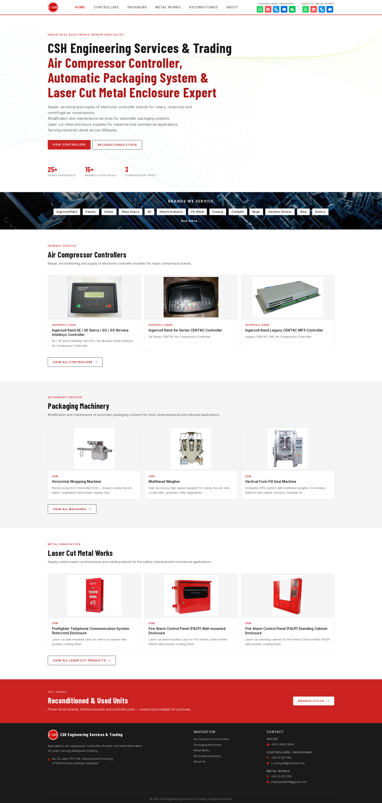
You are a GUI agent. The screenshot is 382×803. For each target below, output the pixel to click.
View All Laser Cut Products (80, 660)
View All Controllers (73, 362)
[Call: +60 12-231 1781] (322, 9)
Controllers (106, 7)
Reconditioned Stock (117, 144)
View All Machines (70, 509)
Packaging (137, 7)
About (232, 7)
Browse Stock (311, 701)
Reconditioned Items (207, 756)
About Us (200, 761)
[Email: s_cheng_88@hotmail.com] (268, 9)
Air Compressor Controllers (211, 739)
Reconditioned (203, 7)
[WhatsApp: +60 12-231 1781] (305, 9)
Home (80, 7)
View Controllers (69, 144)
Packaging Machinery (208, 744)
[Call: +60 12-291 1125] (276, 9)
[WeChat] (292, 9)
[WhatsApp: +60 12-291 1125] (260, 9)
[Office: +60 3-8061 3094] (284, 9)
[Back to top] (370, 793)
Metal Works (168, 7)
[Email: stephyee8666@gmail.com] (313, 9)
